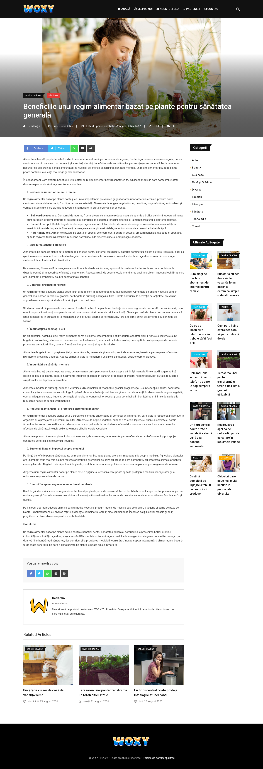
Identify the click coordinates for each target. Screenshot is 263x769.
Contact (213, 9)
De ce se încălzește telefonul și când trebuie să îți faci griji (201, 334)
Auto (195, 160)
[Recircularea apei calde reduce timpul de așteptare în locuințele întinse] (228, 411)
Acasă (125, 9)
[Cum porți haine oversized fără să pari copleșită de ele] (228, 312)
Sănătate (197, 211)
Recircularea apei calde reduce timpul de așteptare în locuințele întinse (228, 433)
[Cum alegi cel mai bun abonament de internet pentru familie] (201, 260)
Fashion (197, 197)
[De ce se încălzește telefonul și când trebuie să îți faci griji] (201, 312)
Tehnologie (199, 219)
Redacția (58, 598)
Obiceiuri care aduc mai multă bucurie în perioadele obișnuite (227, 485)
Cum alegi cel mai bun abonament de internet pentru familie (199, 282)
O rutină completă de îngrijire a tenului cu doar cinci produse (200, 485)
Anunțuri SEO (169, 9)
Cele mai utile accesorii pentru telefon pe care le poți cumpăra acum (200, 381)
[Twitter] (39, 573)
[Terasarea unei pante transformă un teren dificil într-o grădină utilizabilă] (228, 359)
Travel (196, 226)
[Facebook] (31, 573)
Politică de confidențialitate (159, 758)
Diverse (196, 189)
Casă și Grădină (202, 182)
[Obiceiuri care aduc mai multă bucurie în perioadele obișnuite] (228, 463)
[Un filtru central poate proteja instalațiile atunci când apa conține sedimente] (201, 411)
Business (198, 175)
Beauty (196, 167)
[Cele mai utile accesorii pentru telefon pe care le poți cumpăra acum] (201, 359)
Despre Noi (145, 9)
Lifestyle (197, 204)
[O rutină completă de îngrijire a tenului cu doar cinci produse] (201, 463)
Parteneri (192, 9)
